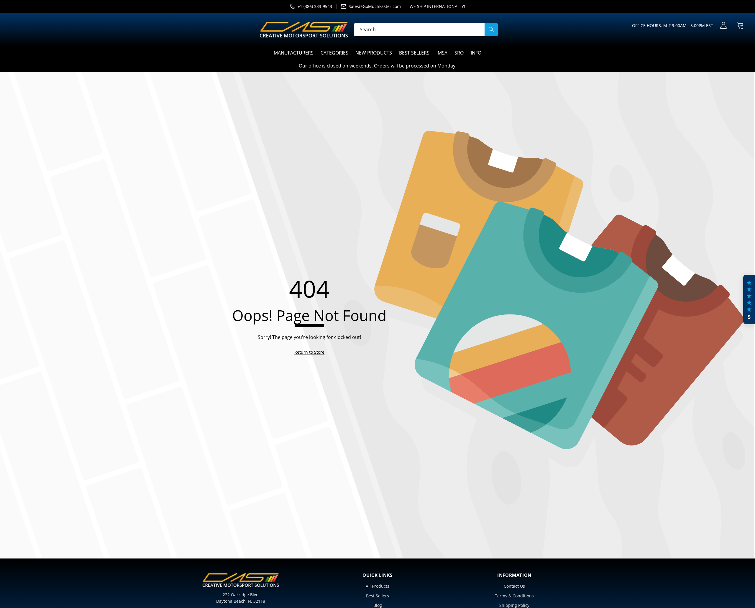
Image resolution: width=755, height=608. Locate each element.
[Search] (491, 29)
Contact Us (514, 586)
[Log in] (723, 25)
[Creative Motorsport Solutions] (303, 29)
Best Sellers (377, 596)
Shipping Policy (514, 605)
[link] (309, 352)
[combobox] (426, 29)
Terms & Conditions (514, 596)
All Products (377, 586)
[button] (740, 25)
